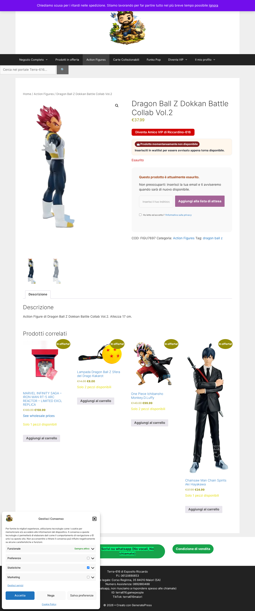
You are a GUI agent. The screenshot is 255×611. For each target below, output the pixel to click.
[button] (94, 519)
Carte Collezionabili (126, 59)
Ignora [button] (213, 5)
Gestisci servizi (15, 585)
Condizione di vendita (193, 549)
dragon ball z (213, 238)
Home (27, 94)
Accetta (20, 595)
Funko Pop (154, 59)
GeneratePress (142, 605)
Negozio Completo (31, 59)
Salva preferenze (82, 595)
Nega (51, 595)
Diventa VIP (176, 59)
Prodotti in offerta (67, 59)
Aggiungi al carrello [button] (41, 438)
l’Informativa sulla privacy (178, 214)
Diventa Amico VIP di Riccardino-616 (163, 132)
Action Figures (96, 59)
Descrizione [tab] (38, 294)
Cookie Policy (49, 604)
